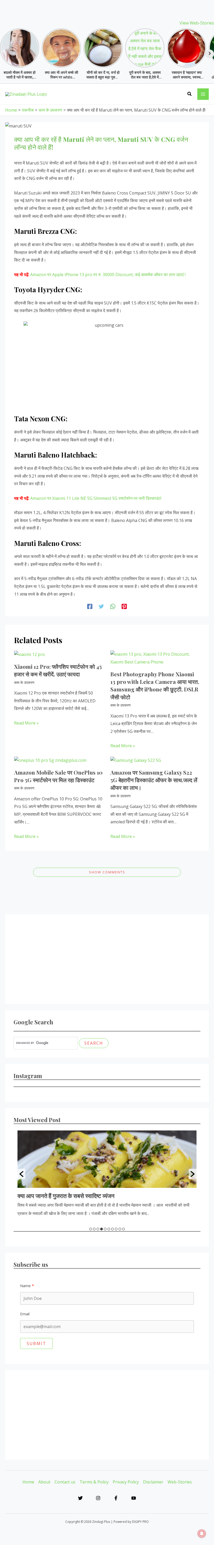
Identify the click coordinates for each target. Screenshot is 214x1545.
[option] (107, 1174)
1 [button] (90, 1229)
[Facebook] (89, 606)
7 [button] (112, 1229)
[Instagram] (98, 1498)
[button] (189, 94)
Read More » (26, 723)
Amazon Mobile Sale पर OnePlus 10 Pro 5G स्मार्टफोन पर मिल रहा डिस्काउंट (58, 776)
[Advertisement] (107, 959)
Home (28, 1482)
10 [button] (123, 1229)
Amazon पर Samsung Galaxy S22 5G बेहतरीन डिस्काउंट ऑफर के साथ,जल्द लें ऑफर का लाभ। (153, 780)
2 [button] (94, 1229)
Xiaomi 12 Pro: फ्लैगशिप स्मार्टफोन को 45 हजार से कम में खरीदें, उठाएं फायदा (58, 670)
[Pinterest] (124, 606)
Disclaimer (153, 1482)
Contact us (65, 1482)
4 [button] (101, 1229)
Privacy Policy (126, 1482)
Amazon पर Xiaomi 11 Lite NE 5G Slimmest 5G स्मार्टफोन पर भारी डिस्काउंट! (95, 498)
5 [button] (105, 1229)
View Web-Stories (197, 23)
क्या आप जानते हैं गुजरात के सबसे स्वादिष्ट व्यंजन (66, 1196)
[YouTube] (133, 1498)
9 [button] (119, 1229)
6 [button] (109, 1229)
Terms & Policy (94, 1482)
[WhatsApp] (112, 606)
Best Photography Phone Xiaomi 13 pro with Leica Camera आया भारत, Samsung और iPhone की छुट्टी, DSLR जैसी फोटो (154, 685)
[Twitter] (101, 606)
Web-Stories (180, 1482)
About (44, 1482)
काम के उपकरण (24, 682)
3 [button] (98, 1229)
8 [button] (116, 1229)
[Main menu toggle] (203, 94)
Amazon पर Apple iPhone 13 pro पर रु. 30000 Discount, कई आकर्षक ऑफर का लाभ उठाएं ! (108, 274)
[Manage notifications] (202, 1533)
